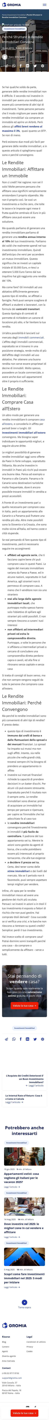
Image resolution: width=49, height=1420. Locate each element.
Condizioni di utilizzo (36, 1342)
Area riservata (8, 1361)
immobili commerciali (31, 337)
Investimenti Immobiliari (17, 15)
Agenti (5, 1351)
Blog (4, 1342)
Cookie (30, 1351)
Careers (5, 1346)
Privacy (30, 1346)
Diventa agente (9, 1356)
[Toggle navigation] (44, 4)
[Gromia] (24, 1325)
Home (4, 15)
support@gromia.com (12, 1378)
